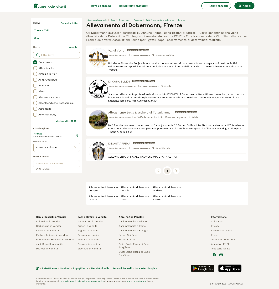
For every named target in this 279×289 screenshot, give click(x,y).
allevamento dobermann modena (167, 189)
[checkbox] (35, 62)
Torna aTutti (41, 30)
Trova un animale (101, 5)
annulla (73, 47)
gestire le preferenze (136, 281)
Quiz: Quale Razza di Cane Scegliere (134, 246)
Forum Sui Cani (128, 235)
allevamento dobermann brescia (135, 189)
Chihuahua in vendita (48, 221)
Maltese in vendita (47, 248)
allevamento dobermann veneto (103, 198)
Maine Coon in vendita (90, 221)
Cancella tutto (69, 23)
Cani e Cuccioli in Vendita (51, 217)
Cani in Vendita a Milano (133, 221)
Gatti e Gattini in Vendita (92, 217)
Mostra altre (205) (67, 121)
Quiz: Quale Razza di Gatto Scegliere (134, 253)
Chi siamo (216, 221)
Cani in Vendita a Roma (132, 226)
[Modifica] (76, 135)
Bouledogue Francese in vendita (55, 239)
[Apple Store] (230, 268)
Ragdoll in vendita (88, 230)
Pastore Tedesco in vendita (52, 235)
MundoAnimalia (100, 268)
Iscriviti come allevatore (133, 5)
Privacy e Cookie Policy (93, 281)
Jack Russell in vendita (49, 244)
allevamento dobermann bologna (103, 189)
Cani (36, 38)
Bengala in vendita (88, 235)
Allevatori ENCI (220, 244)
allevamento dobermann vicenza (167, 198)
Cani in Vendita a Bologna (133, 230)
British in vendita (87, 226)
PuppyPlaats (80, 268)
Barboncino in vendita (49, 226)
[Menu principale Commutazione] (26, 6)
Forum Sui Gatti (128, 239)
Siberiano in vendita (89, 248)
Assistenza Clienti (221, 230)
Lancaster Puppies (146, 268)
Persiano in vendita (89, 244)
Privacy (215, 226)
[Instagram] (221, 255)
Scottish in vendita (88, 239)
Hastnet (65, 268)
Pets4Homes (49, 268)
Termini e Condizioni (223, 239)
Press (214, 235)
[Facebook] (214, 255)
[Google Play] (202, 268)
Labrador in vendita (47, 230)
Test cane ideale (220, 248)
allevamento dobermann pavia (135, 198)
